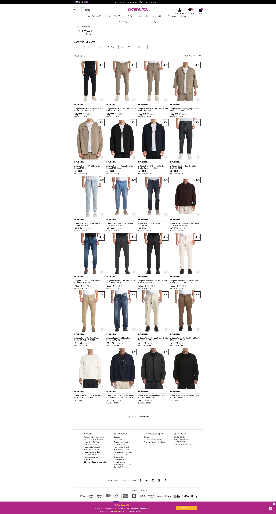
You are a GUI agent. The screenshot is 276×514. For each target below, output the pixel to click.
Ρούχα (108, 16)
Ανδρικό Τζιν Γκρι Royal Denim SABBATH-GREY (150, 224)
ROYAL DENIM (79, 104)
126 (199, 56)
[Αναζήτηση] (156, 22)
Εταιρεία (117, 437)
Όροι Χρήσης (118, 439)
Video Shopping (119, 462)
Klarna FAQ (88, 459)
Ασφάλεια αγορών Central (93, 452)
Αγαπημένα (190, 13)
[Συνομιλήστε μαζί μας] (270, 508)
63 (194, 56)
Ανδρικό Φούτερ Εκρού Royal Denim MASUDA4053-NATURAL (88, 396)
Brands (184, 16)
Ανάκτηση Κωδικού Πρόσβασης (154, 442)
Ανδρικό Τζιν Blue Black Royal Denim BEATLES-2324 (184, 167)
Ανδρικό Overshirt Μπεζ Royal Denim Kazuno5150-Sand (88, 167)
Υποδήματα (119, 16)
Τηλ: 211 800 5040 (180, 437)
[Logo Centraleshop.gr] (138, 9)
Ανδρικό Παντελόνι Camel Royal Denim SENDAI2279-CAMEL (86, 339)
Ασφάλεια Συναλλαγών (92, 447)
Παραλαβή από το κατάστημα (94, 439)
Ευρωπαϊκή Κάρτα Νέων (122, 464)
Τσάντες (131, 16)
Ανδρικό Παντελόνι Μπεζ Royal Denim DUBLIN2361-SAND (121, 110)
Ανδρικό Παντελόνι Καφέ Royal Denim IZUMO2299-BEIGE (185, 339)
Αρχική (76, 26)
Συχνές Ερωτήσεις (120, 444)
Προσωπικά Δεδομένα (121, 442)
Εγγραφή (182, 13)
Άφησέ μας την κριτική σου (123, 452)
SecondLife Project (120, 467)
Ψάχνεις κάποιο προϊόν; (122, 447)
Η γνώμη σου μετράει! (121, 449)
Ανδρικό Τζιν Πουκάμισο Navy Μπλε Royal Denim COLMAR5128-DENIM (120, 396)
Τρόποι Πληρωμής (90, 444)
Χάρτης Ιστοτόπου (120, 454)
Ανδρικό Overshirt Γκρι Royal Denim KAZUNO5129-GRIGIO (152, 396)
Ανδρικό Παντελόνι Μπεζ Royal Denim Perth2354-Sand (153, 110)
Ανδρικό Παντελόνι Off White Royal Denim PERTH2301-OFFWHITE (184, 282)
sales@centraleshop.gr (181, 439)
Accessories (143, 16)
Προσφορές (173, 16)
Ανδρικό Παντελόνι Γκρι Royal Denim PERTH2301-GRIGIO (120, 282)
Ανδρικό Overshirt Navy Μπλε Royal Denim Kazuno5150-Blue (152, 167)
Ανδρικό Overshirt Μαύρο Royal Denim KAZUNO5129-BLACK (185, 396)
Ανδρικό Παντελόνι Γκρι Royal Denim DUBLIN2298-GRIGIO (152, 282)
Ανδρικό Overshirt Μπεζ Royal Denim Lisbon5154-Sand (184, 110)
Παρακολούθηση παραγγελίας (94, 437)
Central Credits (119, 459)
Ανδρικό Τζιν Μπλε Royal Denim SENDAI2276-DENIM (87, 282)
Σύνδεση (176, 13)
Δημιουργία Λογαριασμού (152, 439)
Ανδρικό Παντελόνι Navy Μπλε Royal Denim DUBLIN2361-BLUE (88, 110)
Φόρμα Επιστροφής (90, 454)
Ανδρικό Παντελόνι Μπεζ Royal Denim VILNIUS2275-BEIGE (153, 339)
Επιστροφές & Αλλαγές (92, 449)
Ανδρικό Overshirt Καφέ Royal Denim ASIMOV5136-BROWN (184, 224)
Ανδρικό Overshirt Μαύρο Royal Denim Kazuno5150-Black (121, 167)
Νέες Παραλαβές (94, 16)
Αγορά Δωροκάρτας (91, 457)
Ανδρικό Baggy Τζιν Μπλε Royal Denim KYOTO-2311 (119, 339)
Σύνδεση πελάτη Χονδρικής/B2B (95, 462)
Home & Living (158, 16)
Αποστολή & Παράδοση (92, 442)
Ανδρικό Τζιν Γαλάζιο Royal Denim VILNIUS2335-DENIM (119, 224)
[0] (190, 10)
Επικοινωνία (118, 457)
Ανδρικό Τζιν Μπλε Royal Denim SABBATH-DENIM (87, 224)
